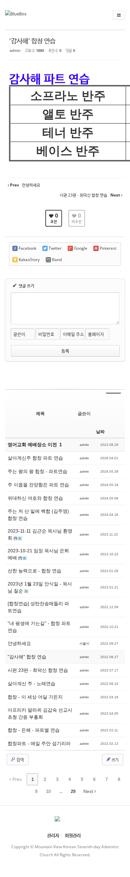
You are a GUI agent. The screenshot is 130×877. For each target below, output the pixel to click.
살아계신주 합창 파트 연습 (35, 458)
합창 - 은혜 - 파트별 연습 (34, 730)
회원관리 (73, 835)
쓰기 (114, 760)
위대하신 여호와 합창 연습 (35, 498)
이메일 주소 (73, 334)
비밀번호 (46, 334)
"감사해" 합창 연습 (32, 40)
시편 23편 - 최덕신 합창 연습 (38, 670)
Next (88, 791)
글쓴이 (19, 334)
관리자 (53, 835)
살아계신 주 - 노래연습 (31, 683)
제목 (40, 413)
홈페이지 (96, 334)
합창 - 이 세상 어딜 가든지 (35, 697)
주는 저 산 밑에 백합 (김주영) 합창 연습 (38, 514)
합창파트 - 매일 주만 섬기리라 (39, 743)
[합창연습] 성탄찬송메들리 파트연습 (38, 607)
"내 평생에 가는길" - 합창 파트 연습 (39, 627)
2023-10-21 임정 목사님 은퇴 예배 (38, 554)
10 (48, 791)
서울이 (84, 643)
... (60, 791)
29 (73, 791)
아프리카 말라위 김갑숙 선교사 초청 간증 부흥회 (40, 713)
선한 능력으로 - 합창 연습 (34, 570)
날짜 (100, 431)
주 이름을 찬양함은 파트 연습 (38, 484)
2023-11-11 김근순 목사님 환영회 (40, 534)
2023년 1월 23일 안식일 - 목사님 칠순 (40, 587)
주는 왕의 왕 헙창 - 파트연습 (37, 471)
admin (15, 50)
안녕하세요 (19, 643)
